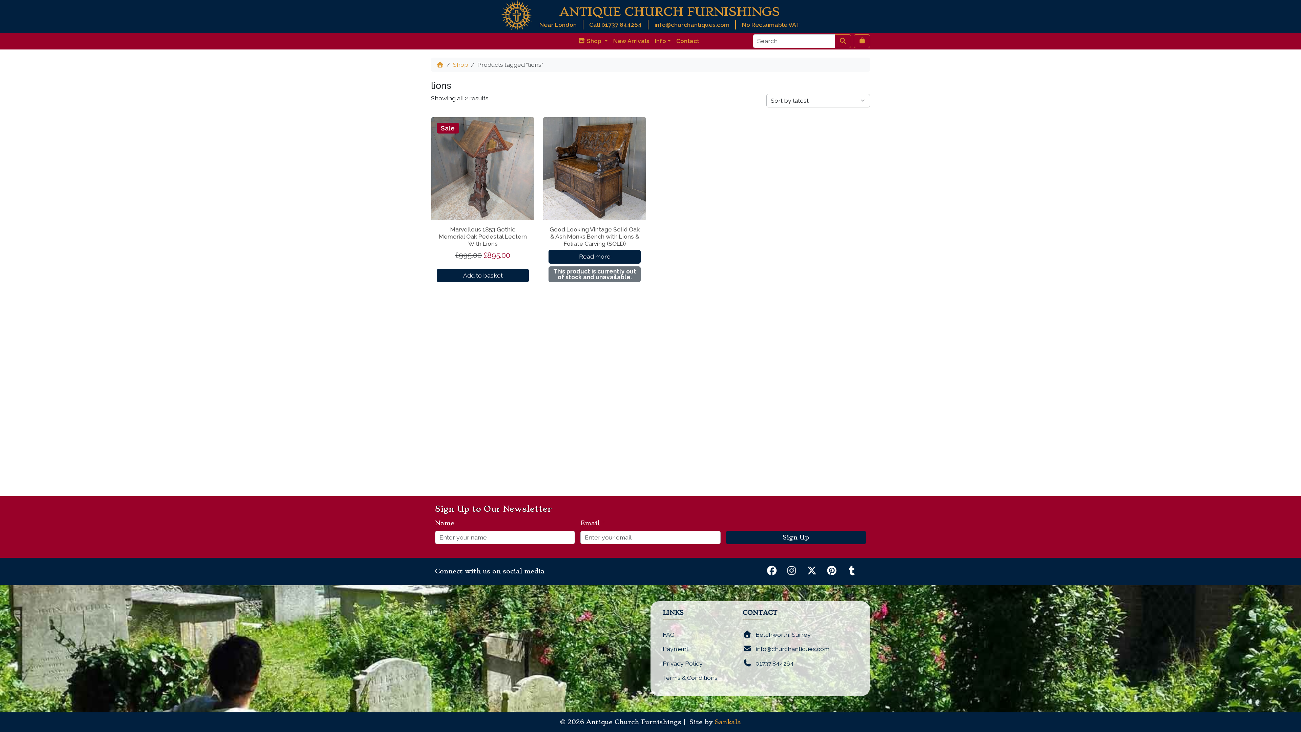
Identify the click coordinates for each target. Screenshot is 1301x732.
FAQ (669, 634)
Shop (460, 64)
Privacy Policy (683, 663)
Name (447, 523)
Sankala (728, 722)
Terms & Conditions (690, 677)
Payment (675, 648)
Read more (595, 256)
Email (592, 523)
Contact (687, 40)
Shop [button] (594, 40)
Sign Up (796, 537)
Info (660, 40)
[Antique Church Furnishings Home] (517, 15)
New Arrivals (631, 40)
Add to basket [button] (483, 275)
